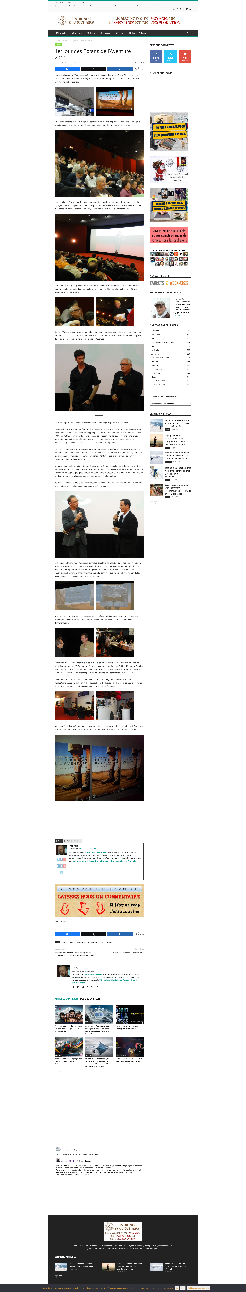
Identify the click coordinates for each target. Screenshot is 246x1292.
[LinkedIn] (58, 867)
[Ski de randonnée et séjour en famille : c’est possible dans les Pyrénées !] (156, 425)
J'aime (156, 51)
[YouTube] (64, 867)
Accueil (57, 40)
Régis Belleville (92, 942)
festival (70, 942)
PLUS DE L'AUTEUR (90, 999)
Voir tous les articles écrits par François (91, 861)
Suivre (170, 51)
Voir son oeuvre (180, 315)
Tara (101, 942)
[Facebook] (177, 9)
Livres (121, 33)
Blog (133, 33)
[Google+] (64, 860)
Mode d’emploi (74, 6)
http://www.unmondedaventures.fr (83, 971)
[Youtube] (97, 986)
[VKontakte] (190, 9)
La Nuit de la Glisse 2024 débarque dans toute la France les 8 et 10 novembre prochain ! (129, 1061)
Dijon (64, 942)
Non (182, 1288)
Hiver (167, 429)
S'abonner (185, 51)
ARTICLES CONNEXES (66, 999)
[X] (183, 9)
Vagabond (109, 942)
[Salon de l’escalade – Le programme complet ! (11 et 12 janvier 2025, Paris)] (69, 1047)
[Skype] (84, 986)
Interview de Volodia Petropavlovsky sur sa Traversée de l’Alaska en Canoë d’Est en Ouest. (74, 954)
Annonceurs (146, 6)
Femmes (168, 462)
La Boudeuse (80, 942)
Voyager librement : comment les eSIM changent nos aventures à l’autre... (129, 1266)
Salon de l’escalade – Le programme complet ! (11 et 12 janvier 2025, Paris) (68, 1061)
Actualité (63, 33)
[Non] (243, 1288)
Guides (167, 448)
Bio (59, 841)
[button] (188, 33)
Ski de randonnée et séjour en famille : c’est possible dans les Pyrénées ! (177, 423)
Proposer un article (133, 6)
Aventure (78, 33)
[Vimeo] (186, 9)
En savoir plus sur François (123, 861)
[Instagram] (180, 9)
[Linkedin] (79, 986)
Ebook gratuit (94, 6)
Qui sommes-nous (61, 6)
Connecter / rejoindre (82, 2)
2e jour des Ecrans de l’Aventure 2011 (128, 953)
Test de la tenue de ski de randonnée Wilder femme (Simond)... (175, 1266)
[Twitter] (58, 860)
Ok (177, 1288)
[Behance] (174, 9)
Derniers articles (73, 841)
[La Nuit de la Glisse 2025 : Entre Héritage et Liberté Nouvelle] (130, 1014)
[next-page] (60, 1071)
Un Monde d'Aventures (95, 852)
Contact (155, 6)
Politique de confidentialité (198, 1288)
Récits (92, 33)
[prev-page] (56, 1071)
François (60, 63)
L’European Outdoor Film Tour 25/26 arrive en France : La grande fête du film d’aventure (68, 1028)
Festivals (107, 33)
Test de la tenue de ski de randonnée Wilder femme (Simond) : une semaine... (177, 455)
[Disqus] (99, 1111)
